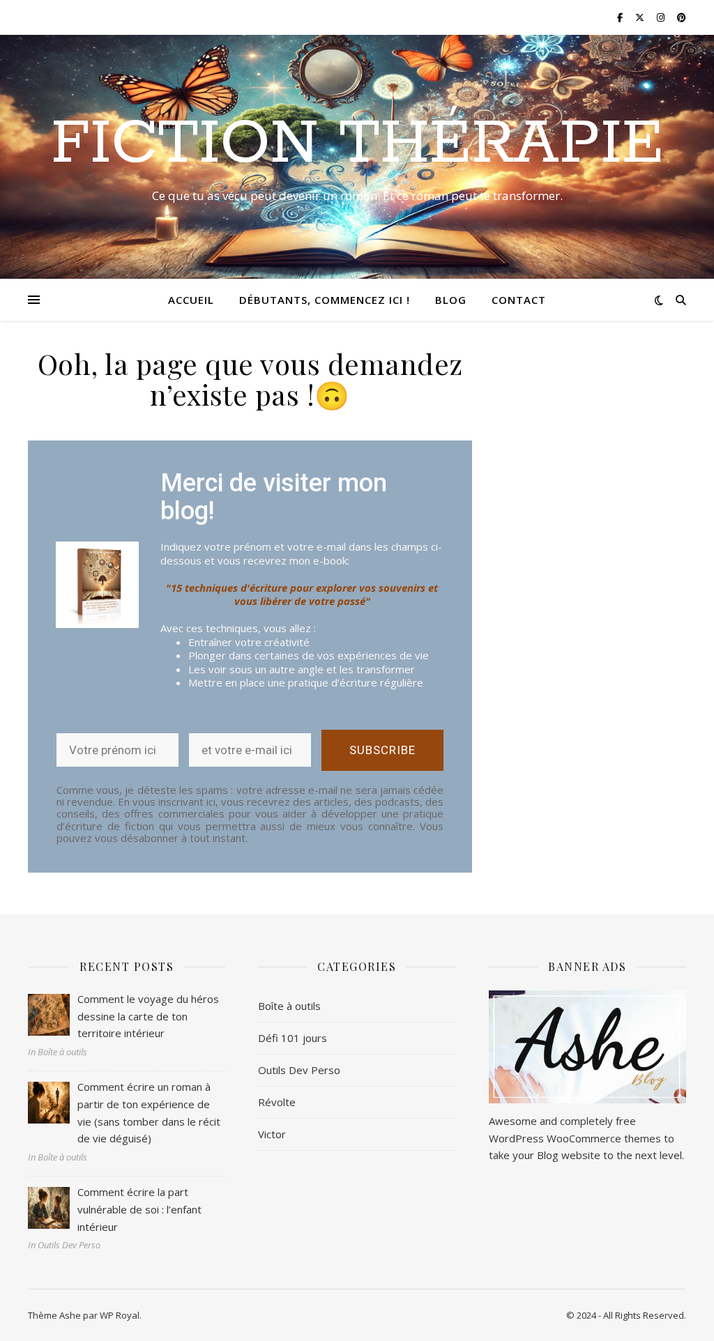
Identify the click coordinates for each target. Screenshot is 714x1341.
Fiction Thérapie (357, 144)
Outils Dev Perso (299, 1070)
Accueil (191, 300)
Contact (519, 300)
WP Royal (119, 1315)
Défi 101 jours (292, 1038)
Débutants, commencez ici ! (324, 300)
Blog (450, 300)
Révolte (277, 1102)
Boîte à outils (289, 1006)
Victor (272, 1134)
